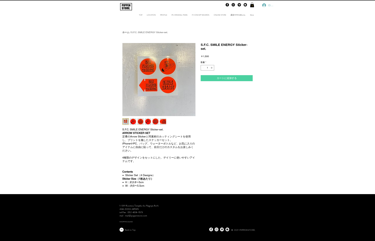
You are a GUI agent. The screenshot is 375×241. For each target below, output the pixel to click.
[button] (252, 4)
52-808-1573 (136, 212)
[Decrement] (203, 67)
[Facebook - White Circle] (211, 229)
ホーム (125, 32)
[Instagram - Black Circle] (233, 4)
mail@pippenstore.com (136, 215)
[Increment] (212, 67)
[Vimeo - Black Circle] (239, 4)
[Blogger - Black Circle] (245, 4)
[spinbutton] (207, 67)
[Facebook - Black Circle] (227, 4)
